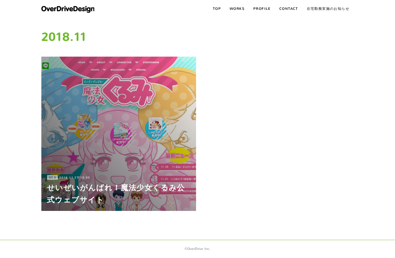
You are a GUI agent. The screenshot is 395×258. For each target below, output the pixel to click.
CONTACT (288, 8)
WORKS (237, 8)
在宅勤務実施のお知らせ (328, 8)
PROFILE (262, 8)
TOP (217, 8)
